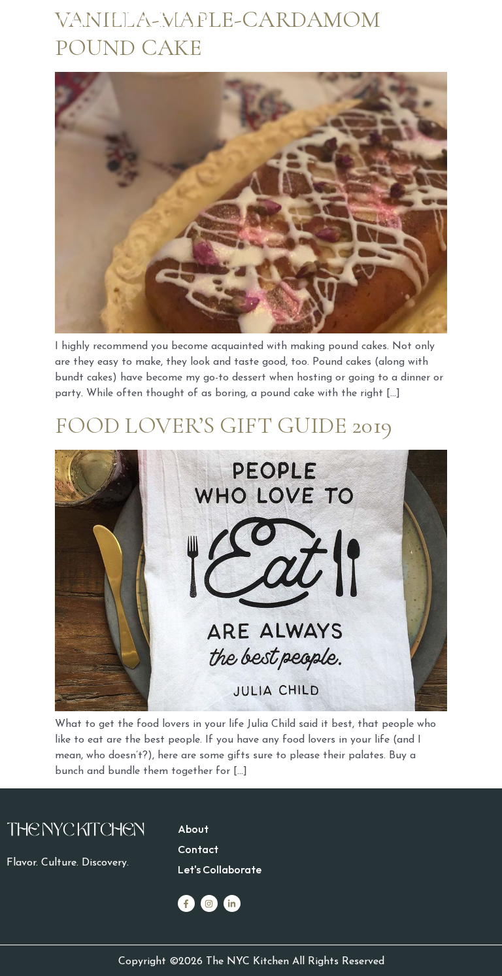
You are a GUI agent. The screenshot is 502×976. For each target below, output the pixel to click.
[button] (373, 22)
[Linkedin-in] (232, 903)
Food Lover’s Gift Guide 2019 (223, 425)
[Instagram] (209, 903)
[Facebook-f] (186, 903)
